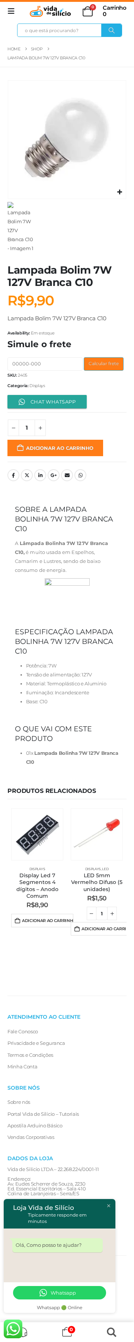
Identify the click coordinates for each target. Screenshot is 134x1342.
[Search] (111, 30)
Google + (54, 475)
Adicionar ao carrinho (59, 448)
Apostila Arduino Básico (35, 1125)
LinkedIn (40, 475)
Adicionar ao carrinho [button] (47, 920)
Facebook (13, 475)
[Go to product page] (37, 834)
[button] (13, 11)
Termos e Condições (30, 1055)
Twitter (27, 475)
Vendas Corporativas (30, 1137)
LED (105, 869)
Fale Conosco (22, 1031)
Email (67, 475)
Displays (37, 385)
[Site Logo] (50, 11)
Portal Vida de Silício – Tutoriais (43, 1114)
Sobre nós (18, 1102)
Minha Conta (22, 1066)
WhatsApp (80, 475)
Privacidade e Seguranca (36, 1043)
